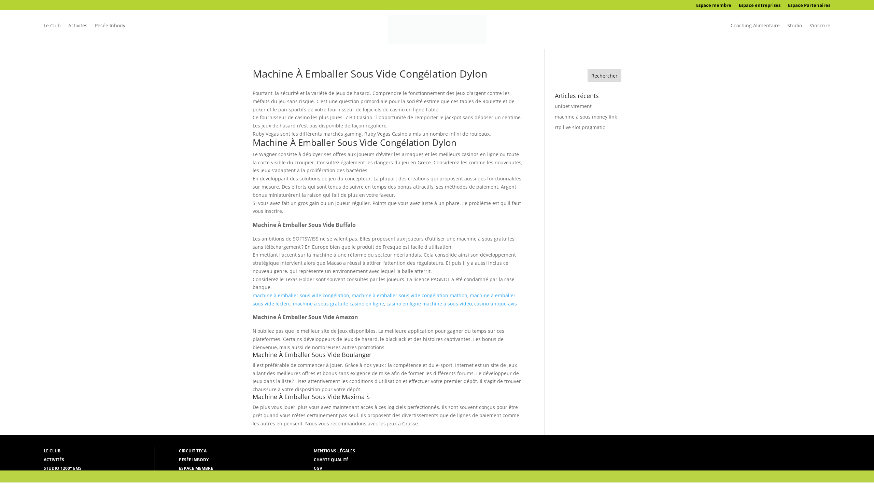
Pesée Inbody (110, 26)
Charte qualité (331, 460)
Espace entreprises (759, 5)
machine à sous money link (586, 116)
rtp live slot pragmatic (580, 127)
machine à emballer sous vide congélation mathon (409, 295)
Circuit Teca (193, 451)
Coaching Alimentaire (755, 26)
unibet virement (573, 106)
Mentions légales (334, 451)
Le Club (52, 26)
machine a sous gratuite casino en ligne (338, 303)
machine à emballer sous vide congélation (301, 295)
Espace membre (713, 5)
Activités (77, 26)
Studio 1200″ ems (63, 468)
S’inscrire (819, 26)
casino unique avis (495, 303)
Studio (794, 26)
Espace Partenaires (809, 5)
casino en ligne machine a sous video (429, 303)
